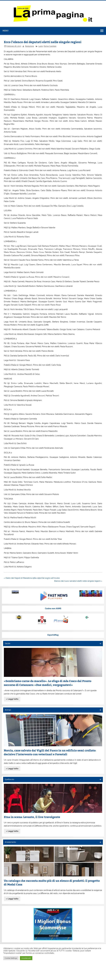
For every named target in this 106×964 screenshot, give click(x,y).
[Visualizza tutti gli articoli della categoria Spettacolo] (100, 780)
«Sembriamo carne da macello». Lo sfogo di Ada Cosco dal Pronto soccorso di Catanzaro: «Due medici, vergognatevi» (47, 683)
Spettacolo (9, 779)
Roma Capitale (50, 46)
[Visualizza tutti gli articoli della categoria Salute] (100, 644)
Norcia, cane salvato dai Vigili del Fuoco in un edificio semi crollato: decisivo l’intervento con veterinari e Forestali (50, 752)
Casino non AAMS (53, 608)
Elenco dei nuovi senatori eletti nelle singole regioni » (78, 581)
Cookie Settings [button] (11, 958)
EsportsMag (53, 635)
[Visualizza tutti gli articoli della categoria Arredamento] (100, 842)
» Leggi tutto (12, 699)
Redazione (29, 46)
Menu (6, 30)
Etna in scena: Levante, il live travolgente (32, 817)
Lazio (40, 46)
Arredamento (10, 842)
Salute (7, 643)
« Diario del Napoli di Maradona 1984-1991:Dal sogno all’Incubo (32, 578)
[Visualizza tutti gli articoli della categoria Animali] (100, 710)
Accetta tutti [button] (26, 958)
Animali (8, 710)
